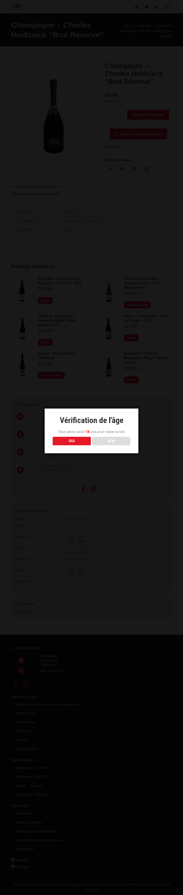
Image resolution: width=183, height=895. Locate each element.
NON (111, 441)
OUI (72, 441)
